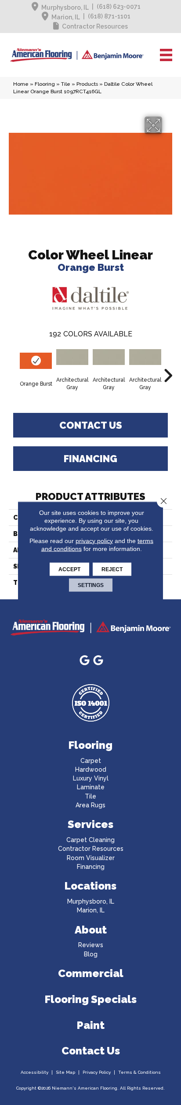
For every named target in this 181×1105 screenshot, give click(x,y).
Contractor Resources (95, 26)
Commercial (90, 973)
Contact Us (90, 425)
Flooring (45, 84)
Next (167, 362)
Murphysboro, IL (65, 7)
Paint (91, 1025)
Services (90, 824)
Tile (65, 84)
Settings (91, 585)
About (91, 929)
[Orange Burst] (36, 360)
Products (87, 84)
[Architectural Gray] (72, 357)
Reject (112, 569)
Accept (69, 569)
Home (21, 84)
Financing (90, 458)
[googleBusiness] (84, 660)
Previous (13, 362)
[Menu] (166, 55)
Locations (90, 885)
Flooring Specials (91, 999)
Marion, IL (65, 17)
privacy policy (94, 540)
